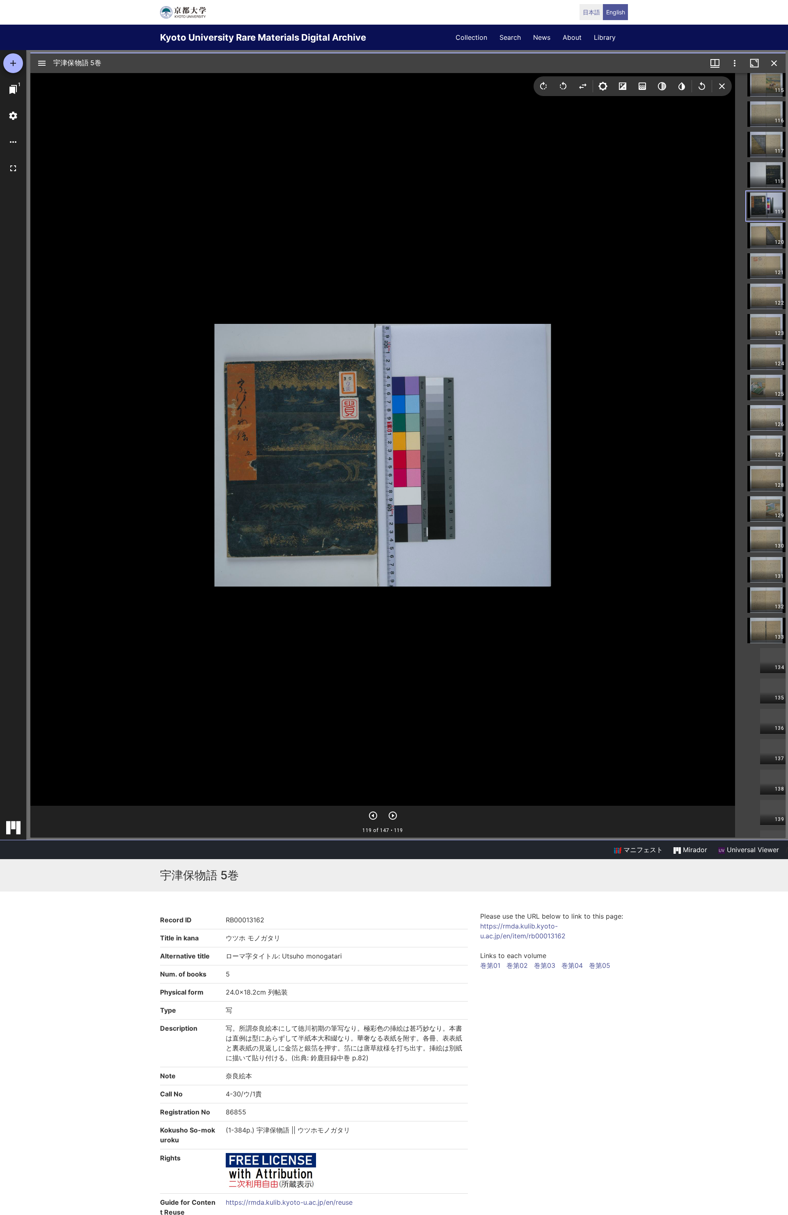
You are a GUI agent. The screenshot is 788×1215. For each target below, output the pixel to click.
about (572, 37)
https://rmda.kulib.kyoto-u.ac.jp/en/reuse (289, 1202)
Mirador (694, 850)
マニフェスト (642, 850)
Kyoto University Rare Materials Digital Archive (263, 37)
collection (471, 37)
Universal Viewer (752, 850)
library (605, 37)
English (615, 12)
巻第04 (572, 965)
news (541, 37)
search (510, 37)
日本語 (591, 12)
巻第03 (544, 965)
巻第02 (517, 965)
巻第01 (490, 965)
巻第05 (599, 965)
